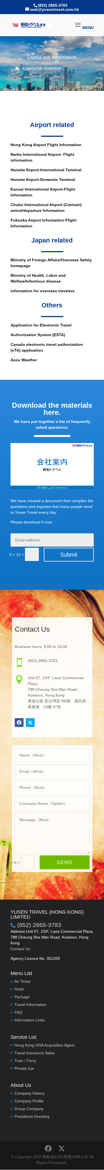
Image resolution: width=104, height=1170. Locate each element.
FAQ (18, 1012)
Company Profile (29, 1101)
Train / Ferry (25, 1060)
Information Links (29, 1020)
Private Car (24, 1068)
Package (22, 997)
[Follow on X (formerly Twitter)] (30, 722)
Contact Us (20, 949)
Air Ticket (22, 981)
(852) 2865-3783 (52, 5)
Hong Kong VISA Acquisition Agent (44, 1045)
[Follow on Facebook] (19, 722)
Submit (68, 555)
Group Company (29, 1108)
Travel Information (30, 1004)
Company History (29, 1093)
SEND (65, 862)
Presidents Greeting (31, 1116)
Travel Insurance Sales (34, 1053)
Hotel (19, 989)
